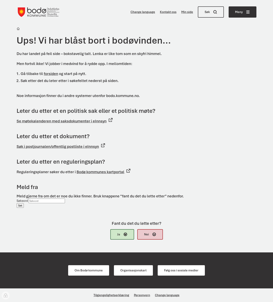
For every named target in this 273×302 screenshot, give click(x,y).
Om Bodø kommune (89, 270)
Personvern (142, 295)
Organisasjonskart (133, 270)
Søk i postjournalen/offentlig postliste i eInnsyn (58, 146)
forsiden (51, 73)
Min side (187, 12)
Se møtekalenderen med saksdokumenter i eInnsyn (62, 121)
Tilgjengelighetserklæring (111, 295)
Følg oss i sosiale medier (181, 270)
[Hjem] (18, 29)
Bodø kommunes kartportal (100, 171)
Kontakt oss (168, 12)
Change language (143, 12)
